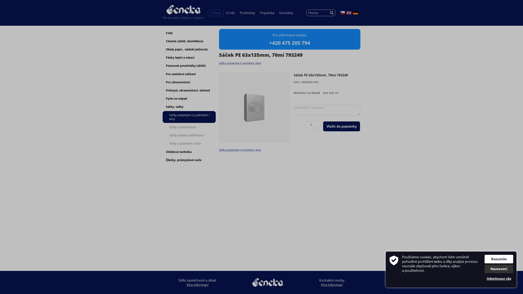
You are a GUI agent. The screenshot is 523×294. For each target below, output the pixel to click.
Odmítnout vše (499, 278)
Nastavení (499, 269)
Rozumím (499, 259)
